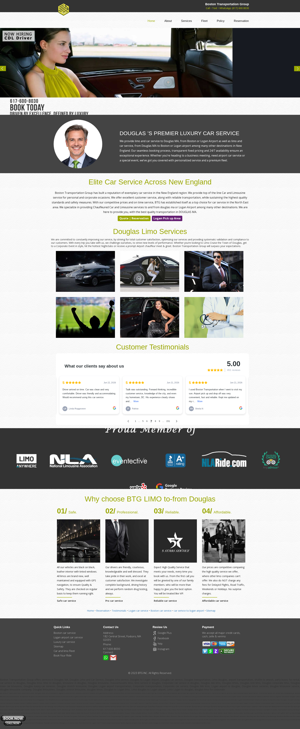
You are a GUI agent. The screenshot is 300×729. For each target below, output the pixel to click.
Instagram (163, 649)
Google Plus (164, 633)
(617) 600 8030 (240, 8)
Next (295, 69)
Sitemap (210, 610)
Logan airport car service (68, 637)
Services (186, 20)
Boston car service (161, 610)
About (168, 20)
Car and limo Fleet (64, 651)
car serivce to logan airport (189, 610)
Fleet (204, 20)
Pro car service (114, 600)
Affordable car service (215, 600)
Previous (4, 69)
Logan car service (138, 610)
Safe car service (66, 600)
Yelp (159, 643)
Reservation (241, 20)
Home (151, 20)
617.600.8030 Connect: (111, 650)
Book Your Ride (63, 655)
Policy (220, 20)
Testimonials (119, 610)
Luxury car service (64, 642)
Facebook (163, 638)
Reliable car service (165, 600)
